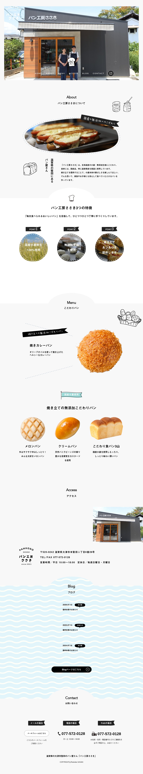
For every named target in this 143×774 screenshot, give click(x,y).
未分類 (80, 605)
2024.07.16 (67, 645)
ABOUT (50, 73)
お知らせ (80, 625)
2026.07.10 (67, 605)
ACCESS (73, 73)
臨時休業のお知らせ (70, 609)
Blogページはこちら (71, 669)
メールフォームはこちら (36, 733)
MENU (61, 73)
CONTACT (98, 73)
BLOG (85, 73)
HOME (38, 73)
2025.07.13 (67, 625)
